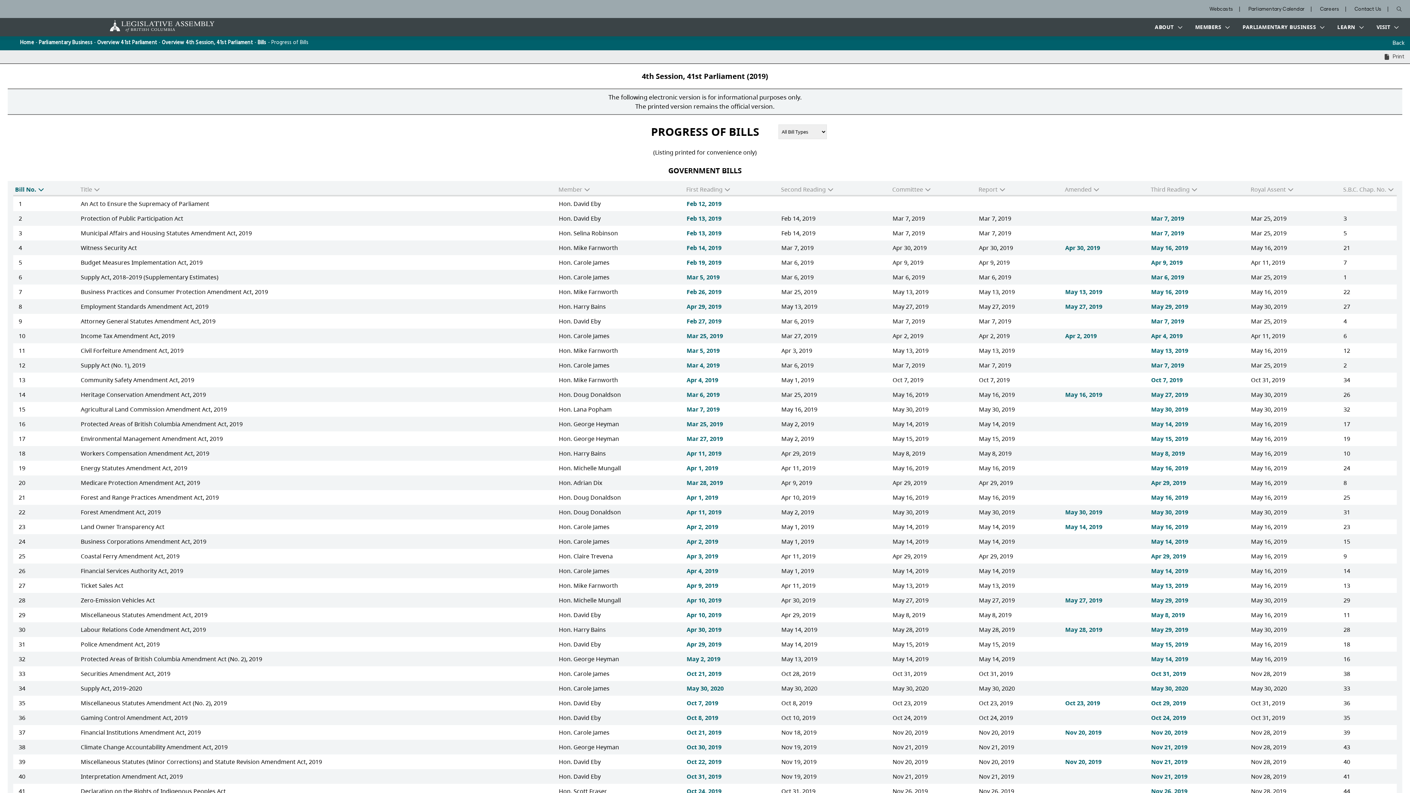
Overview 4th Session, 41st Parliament (207, 43)
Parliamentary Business (66, 43)
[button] (1166, 27)
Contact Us (1368, 9)
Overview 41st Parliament (127, 43)
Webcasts (1221, 9)
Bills (262, 43)
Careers (1329, 9)
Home (27, 43)
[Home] (139, 25)
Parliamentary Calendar (1276, 9)
